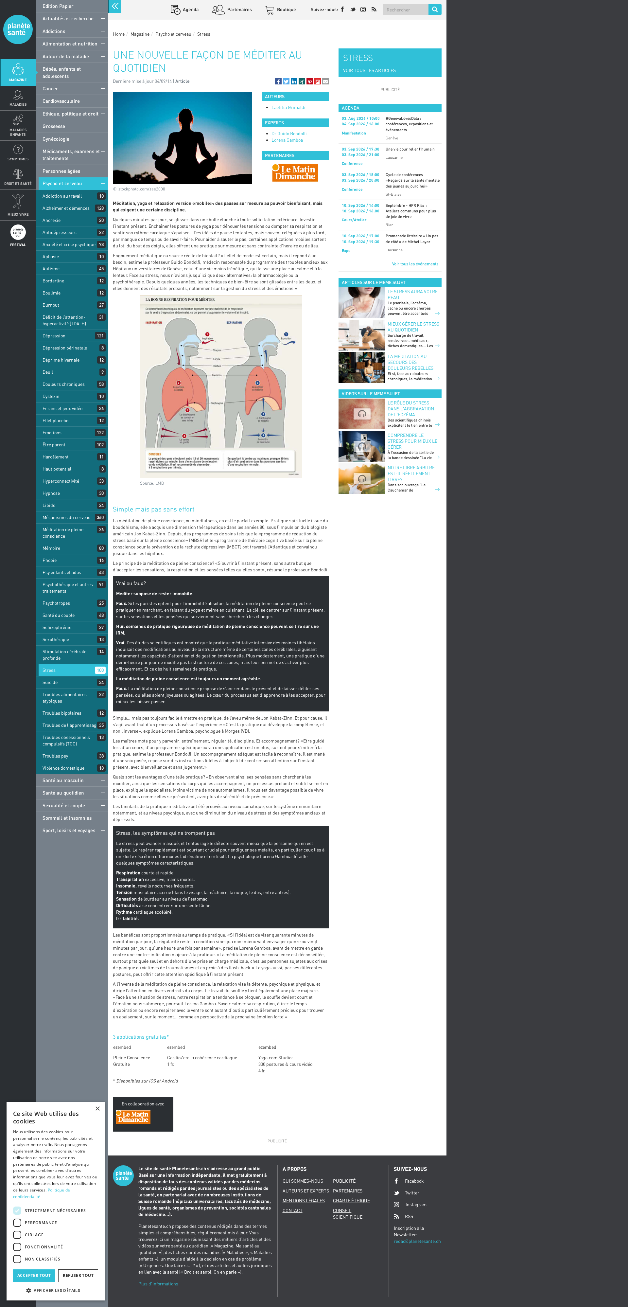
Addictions (54, 31)
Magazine (18, 80)
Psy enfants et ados (62, 572)
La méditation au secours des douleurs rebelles (410, 362)
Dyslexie (51, 396)
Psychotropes (56, 603)
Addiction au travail (62, 196)
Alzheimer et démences (66, 208)
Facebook (414, 1181)
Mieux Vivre (18, 214)
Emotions (52, 432)
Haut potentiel (57, 469)
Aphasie (51, 256)
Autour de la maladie (66, 56)
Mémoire (51, 548)
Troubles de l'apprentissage (71, 725)
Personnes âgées (61, 171)
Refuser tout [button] (78, 1275)
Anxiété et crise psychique (69, 244)
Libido (49, 505)
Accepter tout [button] (34, 1275)
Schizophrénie (57, 627)
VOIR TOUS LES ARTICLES (369, 70)
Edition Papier (58, 6)
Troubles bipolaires (62, 713)
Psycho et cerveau (62, 183)
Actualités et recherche (68, 18)
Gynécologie (56, 139)
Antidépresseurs (60, 232)
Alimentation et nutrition (70, 43)
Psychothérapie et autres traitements (68, 588)
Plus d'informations (158, 1283)
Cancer (50, 88)
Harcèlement (56, 456)
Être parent (54, 444)
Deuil (48, 372)
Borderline (53, 280)
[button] (278, 81)
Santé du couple (59, 615)
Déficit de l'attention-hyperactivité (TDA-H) (64, 320)
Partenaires (239, 9)
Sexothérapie (56, 639)
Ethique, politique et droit (70, 113)
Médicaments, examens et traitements (71, 154)
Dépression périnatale (65, 347)
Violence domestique (63, 768)
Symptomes (18, 159)
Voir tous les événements (415, 263)
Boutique (286, 9)
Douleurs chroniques (64, 384)
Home (119, 34)
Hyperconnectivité (61, 481)
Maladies (18, 104)
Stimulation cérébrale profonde (64, 655)
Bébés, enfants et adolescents (62, 72)
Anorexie (52, 220)
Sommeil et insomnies (67, 818)
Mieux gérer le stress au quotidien (413, 326)
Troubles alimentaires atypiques (65, 697)
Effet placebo (55, 420)
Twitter (412, 1192)
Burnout (51, 305)
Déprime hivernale (61, 360)
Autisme (51, 268)
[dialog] (56, 1201)
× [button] (97, 1108)
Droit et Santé (18, 183)
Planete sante (18, 29)
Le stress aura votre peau (413, 294)
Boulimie (52, 292)
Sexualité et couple (64, 805)
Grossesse (54, 126)
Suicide (50, 682)
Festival (18, 244)
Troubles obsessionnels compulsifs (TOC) (66, 740)
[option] (295, 173)
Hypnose (51, 493)
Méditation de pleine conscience (63, 533)
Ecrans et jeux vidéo (62, 408)
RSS (409, 1216)
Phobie (50, 560)
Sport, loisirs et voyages (69, 830)
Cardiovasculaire (61, 101)
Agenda (190, 9)
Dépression (54, 335)
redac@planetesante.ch (417, 1241)
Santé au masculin (63, 780)
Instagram (416, 1204)
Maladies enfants (18, 132)
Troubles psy (55, 756)
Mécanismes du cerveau (67, 517)
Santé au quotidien (63, 793)
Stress (49, 670)
